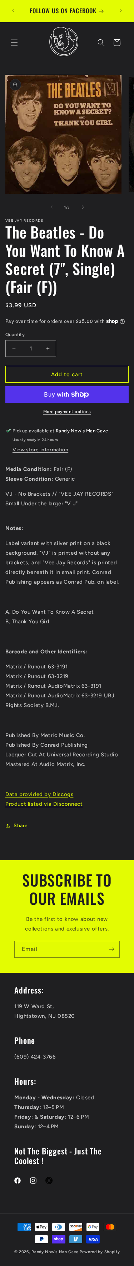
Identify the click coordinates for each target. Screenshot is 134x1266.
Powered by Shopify (100, 1252)
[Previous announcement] (13, 11)
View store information (40, 450)
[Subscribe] (111, 949)
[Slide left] (51, 207)
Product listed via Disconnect (44, 804)
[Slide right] (83, 207)
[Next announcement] (121, 11)
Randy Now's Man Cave (55, 1252)
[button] (14, 42)
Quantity (15, 334)
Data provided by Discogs (39, 794)
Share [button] (21, 826)
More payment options (67, 411)
